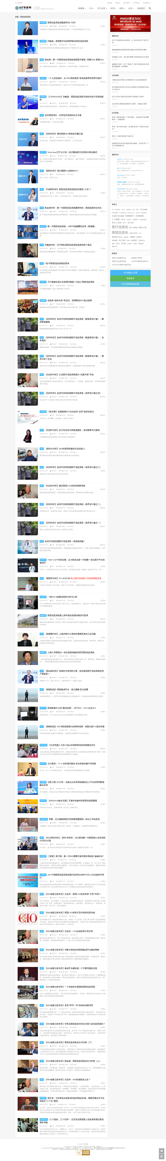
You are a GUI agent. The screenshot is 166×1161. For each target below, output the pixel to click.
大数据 (132, 237)
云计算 (138, 213)
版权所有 (68, 1148)
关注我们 (146, 3)
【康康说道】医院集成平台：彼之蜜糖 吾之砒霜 (66, 689)
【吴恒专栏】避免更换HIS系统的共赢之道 (64, 134)
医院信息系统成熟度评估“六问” (62, 22)
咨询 (121, 8)
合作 (130, 8)
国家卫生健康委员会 (119, 258)
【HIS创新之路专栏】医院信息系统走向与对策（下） (69, 1042)
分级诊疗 (136, 219)
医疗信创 (131, 223)
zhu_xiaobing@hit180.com (86, 1148)
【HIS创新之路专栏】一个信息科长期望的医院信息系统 (70, 987)
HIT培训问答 (122, 212)
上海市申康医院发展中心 (140, 261)
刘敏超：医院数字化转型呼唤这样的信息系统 (68, 41)
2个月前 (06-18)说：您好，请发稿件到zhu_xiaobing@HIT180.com (130, 169)
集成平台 (114, 246)
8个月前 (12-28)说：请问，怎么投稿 (126, 176)
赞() (104, 26)
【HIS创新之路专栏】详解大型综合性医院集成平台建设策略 (72, 950)
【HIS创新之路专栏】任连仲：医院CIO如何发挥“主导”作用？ (73, 894)
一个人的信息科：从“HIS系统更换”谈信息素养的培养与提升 (75, 78)
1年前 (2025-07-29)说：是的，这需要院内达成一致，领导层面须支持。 (131, 183)
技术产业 (43, 152)
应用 (112, 8)
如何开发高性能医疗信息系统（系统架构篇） (65, 541)
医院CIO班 (143, 227)
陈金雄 (141, 243)
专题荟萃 (130, 278)
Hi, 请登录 (18, 3)
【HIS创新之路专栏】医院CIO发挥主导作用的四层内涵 (70, 912)
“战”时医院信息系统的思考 (57, 263)
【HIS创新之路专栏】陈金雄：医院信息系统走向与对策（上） (73, 1061)
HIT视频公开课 (130, 273)
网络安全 (142, 240)
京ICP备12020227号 (100, 1148)
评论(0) (74, 26)
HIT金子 (54, 82)
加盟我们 (99, 1146)
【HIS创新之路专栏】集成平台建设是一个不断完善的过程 (71, 968)
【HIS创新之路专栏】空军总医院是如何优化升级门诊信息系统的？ (75, 1024)
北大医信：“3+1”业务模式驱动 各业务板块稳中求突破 (72, 763)
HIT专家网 (23, 8)
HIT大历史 (43, 745)
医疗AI (124, 222)
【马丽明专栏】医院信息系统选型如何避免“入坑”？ (68, 189)
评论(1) (74, 103)
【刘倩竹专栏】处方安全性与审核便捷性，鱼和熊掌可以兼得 (72, 430)
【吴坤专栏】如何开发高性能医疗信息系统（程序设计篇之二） (73, 504)
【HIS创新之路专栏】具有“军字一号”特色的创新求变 (69, 1005)
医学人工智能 (116, 223)
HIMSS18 (43, 800)
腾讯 (113, 243)
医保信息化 (143, 219)
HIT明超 (54, 26)
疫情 (128, 240)
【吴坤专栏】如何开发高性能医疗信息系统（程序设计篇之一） (73, 523)
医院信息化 (120, 232)
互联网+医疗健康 (118, 216)
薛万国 (123, 243)
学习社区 (101, 8)
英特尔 (118, 243)
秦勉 (53, 63)
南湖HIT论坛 (117, 237)
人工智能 (116, 219)
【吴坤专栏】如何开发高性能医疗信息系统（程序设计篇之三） (73, 467)
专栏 (41, 59)
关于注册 (73, 1146)
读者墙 (109, 3)
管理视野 (43, 22)
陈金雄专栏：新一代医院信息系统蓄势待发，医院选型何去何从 (73, 208)
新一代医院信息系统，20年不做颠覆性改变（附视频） (72, 226)
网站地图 (92, 1146)
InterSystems (130, 213)
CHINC (123, 209)
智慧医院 (115, 240)
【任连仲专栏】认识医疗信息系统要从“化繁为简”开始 (69, 374)
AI (113, 209)
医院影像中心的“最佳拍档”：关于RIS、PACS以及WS (72, 708)
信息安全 (128, 219)
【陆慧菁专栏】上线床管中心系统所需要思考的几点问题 (70, 634)
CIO (91, 8)
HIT (53, 119)
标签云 (117, 3)
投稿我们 (141, 8)
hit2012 (54, 156)
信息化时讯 (43, 819)
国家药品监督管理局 (119, 261)
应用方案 (43, 597)
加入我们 (127, 3)
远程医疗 (129, 243)
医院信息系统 (134, 233)
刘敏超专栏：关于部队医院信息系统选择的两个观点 (68, 245)
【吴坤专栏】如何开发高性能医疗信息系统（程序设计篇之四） (73, 393)
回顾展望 (125, 237)
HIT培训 (115, 213)
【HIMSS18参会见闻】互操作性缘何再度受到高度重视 (72, 801)
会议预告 (43, 411)
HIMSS (128, 209)
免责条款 (86, 1146)
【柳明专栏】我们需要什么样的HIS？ (62, 171)
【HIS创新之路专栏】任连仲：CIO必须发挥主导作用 (69, 931)
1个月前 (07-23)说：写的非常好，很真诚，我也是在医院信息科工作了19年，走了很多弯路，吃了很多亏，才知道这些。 (133, 161)
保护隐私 (80, 1146)
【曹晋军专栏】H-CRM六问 (73, 578)
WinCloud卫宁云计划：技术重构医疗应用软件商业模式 (72, 152)
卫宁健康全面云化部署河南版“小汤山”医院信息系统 (71, 282)
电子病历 (122, 240)
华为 (140, 233)
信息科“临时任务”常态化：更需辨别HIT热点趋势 (70, 300)
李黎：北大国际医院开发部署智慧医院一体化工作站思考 (74, 819)
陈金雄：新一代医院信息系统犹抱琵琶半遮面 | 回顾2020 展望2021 (74, 60)
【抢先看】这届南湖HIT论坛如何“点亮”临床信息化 (71, 411)
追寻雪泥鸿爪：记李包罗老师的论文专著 (63, 115)
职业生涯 (43, 78)
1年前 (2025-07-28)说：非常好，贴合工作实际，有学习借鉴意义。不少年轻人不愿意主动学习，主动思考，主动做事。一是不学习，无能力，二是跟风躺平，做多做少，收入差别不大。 (133, 193)
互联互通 (143, 213)
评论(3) (72, 137)
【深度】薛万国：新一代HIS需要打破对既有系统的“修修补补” (76, 856)
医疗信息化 (120, 227)
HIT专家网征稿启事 (130, 284)
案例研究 (43, 615)
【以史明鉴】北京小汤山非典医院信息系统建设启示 (71, 745)
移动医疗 (134, 240)
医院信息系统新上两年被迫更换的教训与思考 (68, 615)
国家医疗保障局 (136, 258)
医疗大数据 (133, 227)
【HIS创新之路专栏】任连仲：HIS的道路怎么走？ (67, 1079)
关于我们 (136, 3)
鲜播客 (81, 8)
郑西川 (135, 243)
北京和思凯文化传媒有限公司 (56, 1148)
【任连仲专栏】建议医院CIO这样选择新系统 (65, 486)
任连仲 (123, 219)
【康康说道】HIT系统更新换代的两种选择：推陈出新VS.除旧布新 (75, 726)
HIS (133, 209)
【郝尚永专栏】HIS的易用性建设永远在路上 (65, 449)
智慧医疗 (139, 237)
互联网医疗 (129, 216)
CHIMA (117, 209)
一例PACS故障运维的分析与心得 (62, 597)
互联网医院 (139, 216)
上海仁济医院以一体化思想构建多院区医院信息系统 (71, 652)
